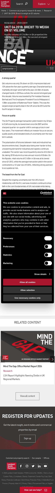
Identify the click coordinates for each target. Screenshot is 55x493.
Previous (2, 359)
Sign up (27, 438)
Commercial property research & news (25, 11)
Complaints (17, 476)
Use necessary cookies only (27, 298)
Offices (46, 458)
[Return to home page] (5, 4)
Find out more (10, 44)
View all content (27, 396)
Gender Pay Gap (41, 476)
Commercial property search (17, 458)
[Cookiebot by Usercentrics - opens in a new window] (40, 193)
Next (52, 359)
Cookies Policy (8, 476)
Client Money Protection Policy (31, 480)
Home (3, 11)
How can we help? (33, 489)
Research (48, 11)
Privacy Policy (27, 483)
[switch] (48, 246)
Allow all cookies (27, 282)
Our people (36, 458)
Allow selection (27, 290)
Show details (40, 274)
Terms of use (48, 473)
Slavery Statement (29, 476)
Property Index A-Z (15, 483)
